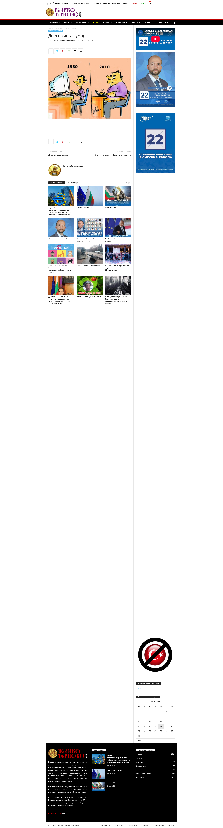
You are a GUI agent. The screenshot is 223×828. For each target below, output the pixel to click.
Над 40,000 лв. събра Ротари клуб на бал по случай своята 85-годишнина (117, 267)
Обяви (147, 22)
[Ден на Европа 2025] (90, 196)
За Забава (81, 22)
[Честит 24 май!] (118, 196)
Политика (139, 770)
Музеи (134, 22)
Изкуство (139, 762)
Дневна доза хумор (58, 155)
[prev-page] (126, 182)
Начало (50, 28)
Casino (106, 22)
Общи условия (119, 825)
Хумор (60, 31)
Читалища (122, 22)
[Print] (80, 51)
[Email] (74, 51)
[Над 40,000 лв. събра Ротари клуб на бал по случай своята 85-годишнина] (118, 254)
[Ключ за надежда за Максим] (90, 285)
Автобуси (97, 3)
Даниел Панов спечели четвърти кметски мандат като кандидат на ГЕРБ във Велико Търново (59, 300)
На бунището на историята (88, 265)
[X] (56, 51)
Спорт (67, 22)
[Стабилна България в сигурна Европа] (118, 227)
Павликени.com (132, 825)
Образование (141, 766)
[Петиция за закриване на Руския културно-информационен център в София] (118, 285)
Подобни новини (56, 183)
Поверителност (105, 825)
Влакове (106, 3)
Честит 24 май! (111, 208)
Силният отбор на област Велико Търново (87, 240)
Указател (161, 22)
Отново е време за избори (59, 239)
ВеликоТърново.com (67, 40)
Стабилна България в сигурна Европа (117, 240)
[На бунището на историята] (90, 254)
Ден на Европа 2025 (85, 208)
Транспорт (116, 3)
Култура (139, 758)
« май (138, 740)
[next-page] (129, 182)
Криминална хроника (144, 774)
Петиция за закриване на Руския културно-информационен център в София (116, 300)
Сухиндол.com (146, 825)
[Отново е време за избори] (61, 227)
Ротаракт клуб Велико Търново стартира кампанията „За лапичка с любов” (59, 268)
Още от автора (72, 183)
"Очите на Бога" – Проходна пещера (112, 155)
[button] (174, 23)
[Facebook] (51, 51)
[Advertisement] (130, 12)
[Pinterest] (62, 51)
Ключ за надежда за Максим (89, 297)
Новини (54, 22)
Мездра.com (171, 825)
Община (126, 3)
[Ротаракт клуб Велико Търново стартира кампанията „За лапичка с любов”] (61, 254)
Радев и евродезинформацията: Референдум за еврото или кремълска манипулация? (59, 211)
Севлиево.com (159, 825)
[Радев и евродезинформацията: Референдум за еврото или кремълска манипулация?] (61, 196)
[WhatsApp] (68, 51)
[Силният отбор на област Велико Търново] (90, 227)
